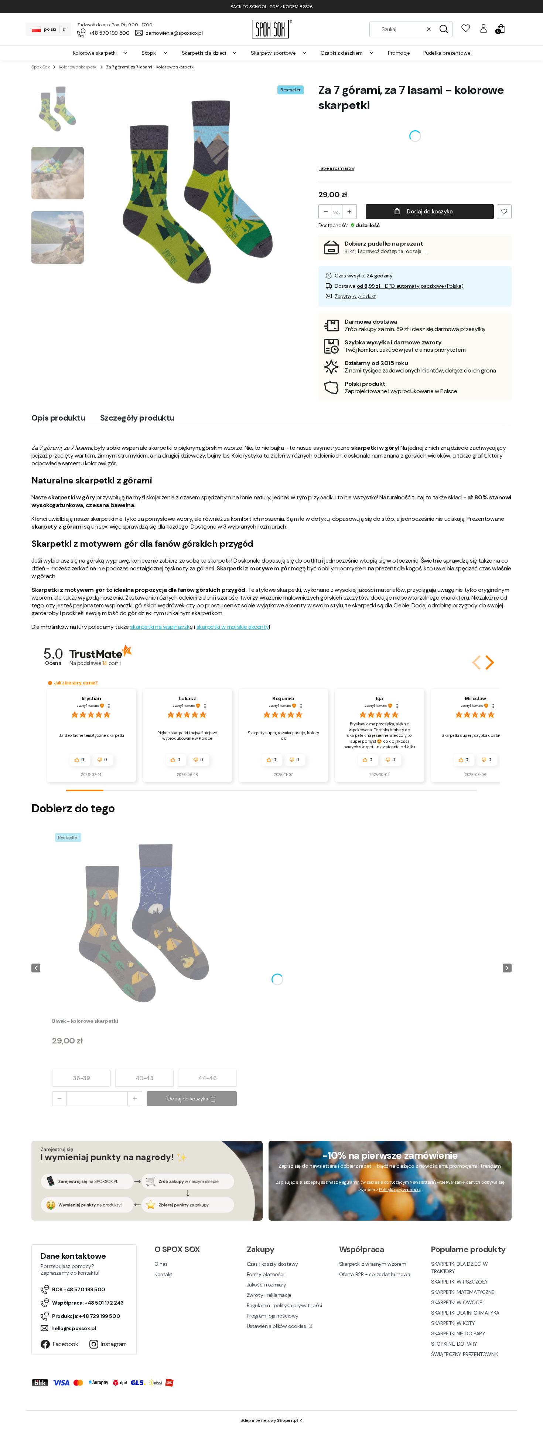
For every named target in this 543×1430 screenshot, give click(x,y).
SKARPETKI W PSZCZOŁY (459, 1281)
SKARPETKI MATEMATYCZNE (462, 1292)
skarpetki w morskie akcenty (233, 627)
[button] (444, 29)
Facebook (65, 1344)
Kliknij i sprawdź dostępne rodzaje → (386, 251)
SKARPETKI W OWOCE (456, 1302)
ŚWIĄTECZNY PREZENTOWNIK (464, 1354)
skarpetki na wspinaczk (159, 627)
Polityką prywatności (400, 1190)
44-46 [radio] (207, 1078)
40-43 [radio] (145, 1078)
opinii (111, 663)
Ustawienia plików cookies (277, 1326)
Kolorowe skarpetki (78, 67)
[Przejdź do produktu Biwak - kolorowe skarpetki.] (144, 922)
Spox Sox (40, 67)
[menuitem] (100, 52)
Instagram (114, 1344)
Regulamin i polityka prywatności (284, 1305)
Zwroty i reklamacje (269, 1295)
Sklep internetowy (269, 1420)
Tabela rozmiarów (336, 168)
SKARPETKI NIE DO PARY (458, 1333)
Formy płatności (265, 1274)
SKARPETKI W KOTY (453, 1323)
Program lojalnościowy (272, 1315)
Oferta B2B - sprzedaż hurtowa (374, 1274)
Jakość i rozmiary (266, 1284)
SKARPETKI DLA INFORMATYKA (465, 1312)
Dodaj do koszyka (429, 211)
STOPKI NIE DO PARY (454, 1343)
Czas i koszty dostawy (272, 1264)
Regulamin (349, 1182)
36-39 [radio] (81, 1078)
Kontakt (163, 1274)
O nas (161, 1264)
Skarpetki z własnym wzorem (372, 1264)
